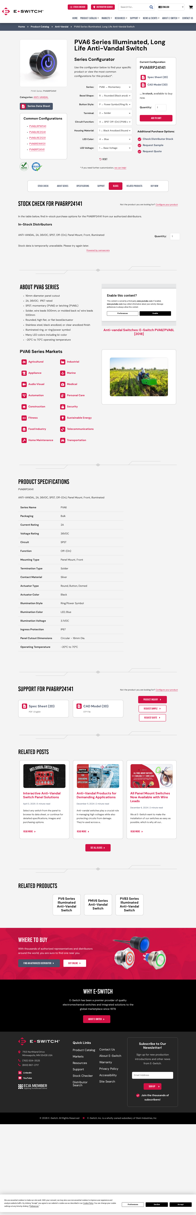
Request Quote (152, 151)
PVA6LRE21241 (37, 132)
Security (72, 406)
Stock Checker (79, 7)
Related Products (134, 186)
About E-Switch (169, 18)
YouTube (27, 1078)
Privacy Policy (108, 1069)
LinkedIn (27, 1073)
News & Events (150, 18)
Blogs (115, 186)
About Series (62, 186)
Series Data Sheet (39, 106)
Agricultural (35, 362)
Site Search (107, 1081)
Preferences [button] (34, 1206)
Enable (155, 313)
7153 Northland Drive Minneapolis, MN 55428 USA (37, 1054)
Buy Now (154, 186)
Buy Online (73, 963)
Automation (36, 395)
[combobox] (136, 7)
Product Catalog (88, 18)
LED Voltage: (87, 148)
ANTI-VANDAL (41, 97)
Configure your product (167, 205)
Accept (181, 1205)
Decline (157, 1205)
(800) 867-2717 (30, 1065)
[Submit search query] (151, 7)
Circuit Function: (84, 122)
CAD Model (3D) (157, 85)
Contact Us (187, 18)
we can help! (120, 168)
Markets (106, 18)
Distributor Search (104, 7)
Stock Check (43, 186)
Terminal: (89, 113)
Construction (36, 406)
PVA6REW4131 (37, 144)
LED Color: (88, 139)
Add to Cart (156, 118)
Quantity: (146, 107)
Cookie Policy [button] (88, 1203)
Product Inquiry (150, 699)
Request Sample (152, 145)
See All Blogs (96, 847)
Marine (71, 373)
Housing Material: (84, 131)
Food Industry (37, 429)
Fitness (33, 418)
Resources (120, 18)
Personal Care (76, 395)
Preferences (133, 1205)
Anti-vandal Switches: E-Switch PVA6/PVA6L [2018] (138, 332)
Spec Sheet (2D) (158, 77)
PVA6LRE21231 (37, 138)
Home (75, 18)
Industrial (73, 362)
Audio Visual (36, 384)
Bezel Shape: (87, 96)
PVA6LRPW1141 (37, 126)
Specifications (82, 186)
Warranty (105, 1062)
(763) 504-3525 (31, 1061)
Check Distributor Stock (157, 139)
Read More (28, 831)
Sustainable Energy (79, 418)
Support (134, 18)
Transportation (76, 440)
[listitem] (67, 904)
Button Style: (86, 104)
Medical (72, 384)
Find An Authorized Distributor (37, 963)
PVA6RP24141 (37, 149)
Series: (90, 87)
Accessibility (108, 1075)
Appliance (34, 373)
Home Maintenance (40, 440)
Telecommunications (80, 429)
